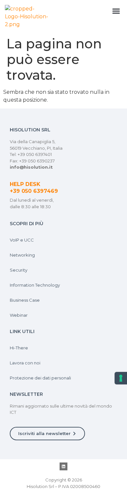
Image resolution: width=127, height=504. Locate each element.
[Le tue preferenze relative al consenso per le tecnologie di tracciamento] (121, 378)
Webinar (19, 315)
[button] (116, 11)
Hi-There (19, 347)
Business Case (25, 300)
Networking (22, 255)
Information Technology (35, 285)
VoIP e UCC (22, 240)
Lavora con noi (25, 362)
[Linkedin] (63, 466)
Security (18, 270)
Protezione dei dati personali (40, 377)
